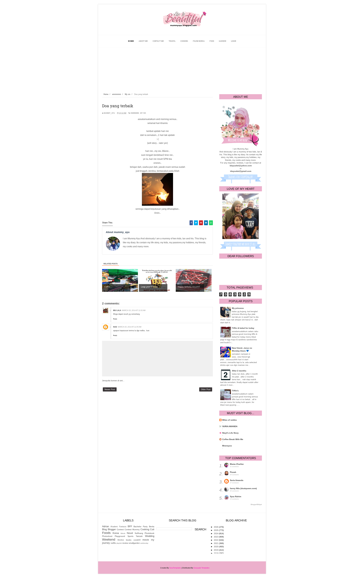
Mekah (123, 533)
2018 (216, 553)
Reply (115, 319)
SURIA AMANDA (229, 426)
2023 (216, 537)
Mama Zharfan (237, 464)
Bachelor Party (141, 526)
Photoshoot (107, 536)
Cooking (144, 529)
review (125, 543)
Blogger (112, 529)
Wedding (149, 536)
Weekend (108, 539)
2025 (216, 530)
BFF (130, 526)
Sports (130, 536)
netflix (113, 543)
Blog (104, 529)
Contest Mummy (132, 529)
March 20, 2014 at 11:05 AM (129, 327)
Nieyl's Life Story (230, 433)
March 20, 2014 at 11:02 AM (133, 310)
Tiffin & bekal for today (243, 328)
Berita (151, 526)
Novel (130, 533)
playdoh (119, 543)
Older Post (205, 389)
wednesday (144, 543)
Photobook (149, 533)
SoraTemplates (175, 568)
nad (115, 327)
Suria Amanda (236, 480)
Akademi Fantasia (118, 527)
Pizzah (233, 472)
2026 (216, 527)
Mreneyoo (227, 446)
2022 (216, 540)
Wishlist (120, 540)
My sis (143, 113)
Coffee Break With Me (232, 439)
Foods (106, 533)
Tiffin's (235, 391)
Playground (120, 536)
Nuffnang (139, 533)
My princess (238, 308)
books (128, 540)
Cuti (152, 529)
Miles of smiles (229, 420)
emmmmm (135, 113)
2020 (216, 546)
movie (145, 539)
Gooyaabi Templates (201, 568)
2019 (216, 550)
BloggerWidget (256, 504)
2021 (216, 543)
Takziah (139, 536)
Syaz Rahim (235, 496)
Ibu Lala (117, 310)
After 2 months (239, 371)
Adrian (105, 526)
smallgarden (134, 543)
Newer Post (110, 389)
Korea (116, 533)
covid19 (137, 540)
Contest (120, 529)
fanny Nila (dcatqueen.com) (243, 488)
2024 (216, 533)
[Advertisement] (182, 68)
